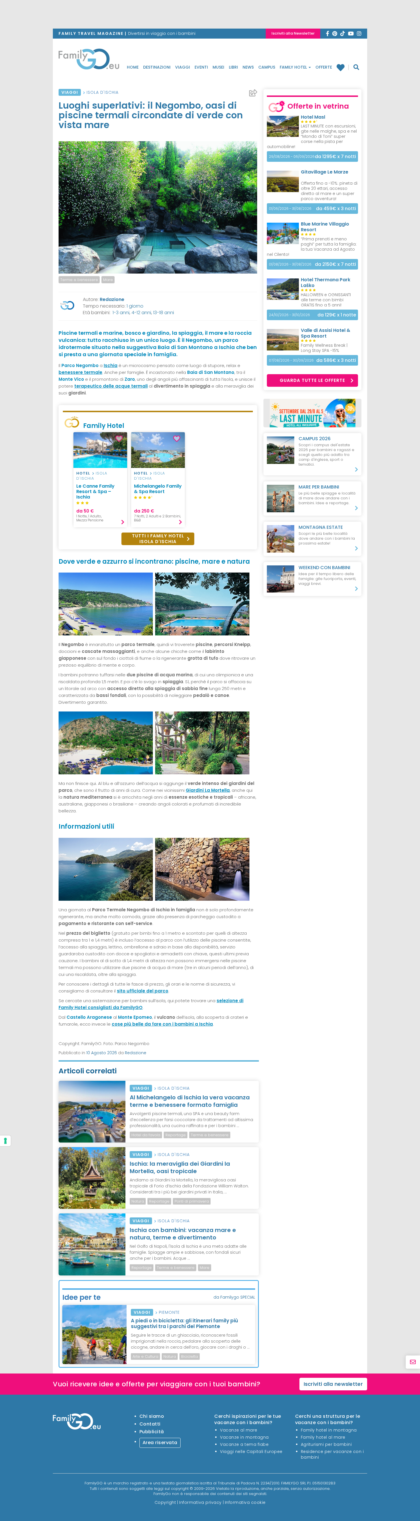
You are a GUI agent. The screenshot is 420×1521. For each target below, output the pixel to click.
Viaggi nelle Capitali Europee (251, 1451)
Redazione (112, 299)
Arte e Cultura (145, 1356)
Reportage (175, 1135)
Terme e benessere (79, 279)
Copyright (165, 1502)
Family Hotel (294, 67)
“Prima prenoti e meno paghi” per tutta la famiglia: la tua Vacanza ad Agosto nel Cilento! (312, 246)
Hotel (83, 473)
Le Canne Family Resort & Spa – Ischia (95, 491)
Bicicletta (189, 1356)
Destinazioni (157, 67)
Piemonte (169, 1312)
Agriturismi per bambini (326, 1444)
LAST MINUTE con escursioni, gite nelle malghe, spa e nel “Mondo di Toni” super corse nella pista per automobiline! (312, 136)
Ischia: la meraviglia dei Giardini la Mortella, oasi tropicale (180, 1167)
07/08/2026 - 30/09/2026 (291, 360)
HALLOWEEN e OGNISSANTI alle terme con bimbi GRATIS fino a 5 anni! (326, 300)
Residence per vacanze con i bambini (332, 1454)
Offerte (323, 67)
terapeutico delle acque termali (111, 386)
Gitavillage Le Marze (324, 172)
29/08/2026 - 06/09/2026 (292, 156)
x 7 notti (335, 156)
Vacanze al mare (238, 1430)
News (248, 67)
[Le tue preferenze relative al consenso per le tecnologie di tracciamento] (5, 1140)
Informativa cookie (245, 1502)
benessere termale (80, 372)
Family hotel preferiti (343, 67)
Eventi (201, 67)
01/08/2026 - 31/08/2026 (290, 264)
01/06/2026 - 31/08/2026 (290, 208)
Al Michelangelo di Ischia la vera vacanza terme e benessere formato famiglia (190, 1101)
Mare (108, 279)
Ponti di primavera (192, 1201)
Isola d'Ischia (103, 92)
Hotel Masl (313, 117)
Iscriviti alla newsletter (333, 1384)
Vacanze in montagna (244, 1437)
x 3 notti (336, 208)
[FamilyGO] (89, 60)
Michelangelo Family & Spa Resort (158, 489)
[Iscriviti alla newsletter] (413, 1362)
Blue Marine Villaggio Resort (325, 227)
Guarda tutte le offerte (312, 380)
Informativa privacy (200, 1502)
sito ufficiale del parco (142, 991)
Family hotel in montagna (329, 1430)
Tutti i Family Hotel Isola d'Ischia (158, 539)
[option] (100, 480)
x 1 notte (336, 315)
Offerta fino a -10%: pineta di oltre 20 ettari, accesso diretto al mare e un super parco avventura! (329, 191)
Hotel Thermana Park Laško (325, 282)
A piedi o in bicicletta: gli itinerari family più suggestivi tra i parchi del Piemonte (184, 1323)
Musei (218, 67)
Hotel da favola (145, 1135)
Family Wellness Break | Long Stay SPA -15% (324, 347)
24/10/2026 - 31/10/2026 (289, 314)
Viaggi (182, 67)
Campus (266, 67)
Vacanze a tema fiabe (244, 1444)
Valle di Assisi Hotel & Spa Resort (325, 333)
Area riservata (160, 1442)
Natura (137, 1201)
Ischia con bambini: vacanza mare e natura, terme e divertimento (183, 1233)
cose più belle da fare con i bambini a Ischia (162, 1024)
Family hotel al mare (323, 1437)
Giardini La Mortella (208, 790)
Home (133, 67)
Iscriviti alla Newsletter (293, 33)
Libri (233, 67)
